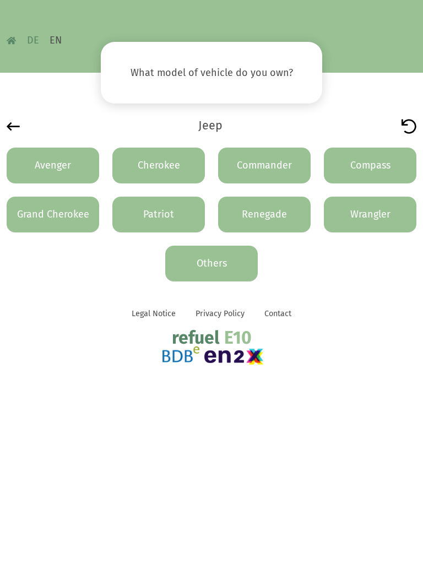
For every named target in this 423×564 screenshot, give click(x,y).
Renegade (264, 214)
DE (33, 40)
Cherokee (159, 165)
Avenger (53, 165)
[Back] (13, 125)
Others (212, 263)
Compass (370, 165)
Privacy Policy (220, 313)
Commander (264, 165)
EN (56, 40)
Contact (277, 313)
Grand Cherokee (53, 214)
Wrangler (370, 214)
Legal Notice (154, 313)
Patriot (158, 214)
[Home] (11, 40)
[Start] (409, 125)
